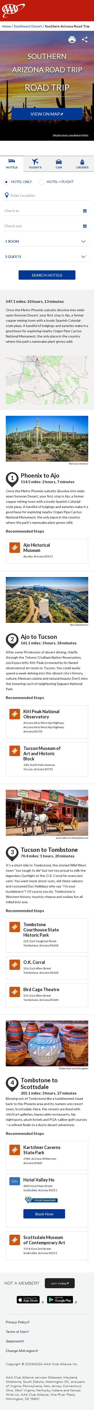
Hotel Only (21, 182)
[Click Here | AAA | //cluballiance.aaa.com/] (13, 14)
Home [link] (6, 26)
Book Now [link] (44, 1214)
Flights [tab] (35, 167)
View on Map (45, 114)
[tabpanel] (47, 231)
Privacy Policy (16, 1322)
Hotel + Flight (60, 182)
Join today (58, 1283)
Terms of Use (16, 1332)
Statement (13, 1341)
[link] (72, 38)
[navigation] (47, 10)
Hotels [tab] (12, 167)
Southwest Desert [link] (28, 26)
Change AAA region (20, 1351)
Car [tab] (59, 167)
